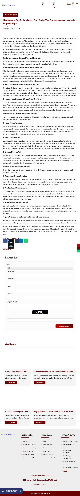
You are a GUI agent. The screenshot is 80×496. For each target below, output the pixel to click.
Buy (44, 441)
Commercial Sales (29, 458)
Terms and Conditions (50, 458)
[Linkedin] (21, 241)
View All (64, 471)
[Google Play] (7, 441)
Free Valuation (47, 444)
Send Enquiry (64, 326)
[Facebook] (5, 241)
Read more (11, 382)
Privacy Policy (48, 454)
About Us (26, 441)
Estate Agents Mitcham (70, 467)
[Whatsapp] (26, 241)
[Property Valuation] (53, 5)
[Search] (43, 4)
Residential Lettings (29, 444)
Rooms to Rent (28, 451)
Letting (5, 26)
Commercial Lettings (30, 448)
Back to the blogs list (10, 14)
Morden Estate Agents (70, 441)
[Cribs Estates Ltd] (8, 5)
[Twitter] (11, 244)
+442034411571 (40, 485)
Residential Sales (28, 454)
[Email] (17, 241)
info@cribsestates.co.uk (40, 475)
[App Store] (13, 441)
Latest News (47, 451)
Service (45, 448)
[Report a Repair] (48, 2)
